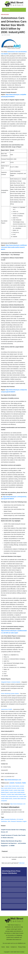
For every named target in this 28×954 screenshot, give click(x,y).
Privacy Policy (22, 947)
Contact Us (14, 947)
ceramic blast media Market (11, 786)
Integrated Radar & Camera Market (10, 682)
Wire (9, 821)
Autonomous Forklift (6, 709)
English (25, 821)
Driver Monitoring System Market (10, 693)
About (7, 947)
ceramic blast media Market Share (16, 794)
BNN (2, 819)
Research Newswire (16, 821)
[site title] (14, 920)
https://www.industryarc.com (17, 804)
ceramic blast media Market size (9, 796)
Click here (21, 863)
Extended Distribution (10, 819)
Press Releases (5, 14)
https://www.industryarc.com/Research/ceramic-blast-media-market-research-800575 (14, 247)
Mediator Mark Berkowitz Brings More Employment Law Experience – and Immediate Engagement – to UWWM (13, 843)
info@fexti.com (21, 943)
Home (3, 947)
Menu (8, 10)
